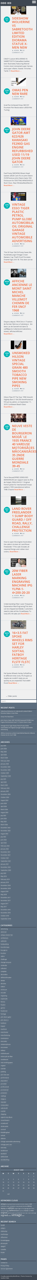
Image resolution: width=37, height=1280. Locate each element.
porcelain (4, 1084)
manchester (4, 1032)
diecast (20, 1206)
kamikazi (3, 1023)
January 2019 (5, 882)
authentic (4, 941)
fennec (3, 1002)
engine (16, 1208)
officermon (4, 1237)
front (23, 1208)
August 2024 (4, 800)
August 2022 (4, 834)
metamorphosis (6, 1044)
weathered (4, 1151)
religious (3, 1099)
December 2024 (5, 794)
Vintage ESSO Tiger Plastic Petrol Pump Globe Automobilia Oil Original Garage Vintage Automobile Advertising (23, 222)
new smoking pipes (7, 1062)
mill (29, 1210)
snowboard (4, 1123)
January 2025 (5, 791)
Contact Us (4, 1262)
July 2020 (3, 873)
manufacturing (5, 1035)
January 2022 (5, 849)
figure (20, 1208)
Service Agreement (7, 1269)
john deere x (5, 1020)
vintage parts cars (6, 1144)
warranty (3, 1147)
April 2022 (4, 843)
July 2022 (3, 837)
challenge (4, 959)
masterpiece (5, 1038)
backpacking (5, 944)
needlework (4, 1059)
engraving (4, 996)
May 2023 (4, 821)
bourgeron (4, 950)
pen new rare (5, 1075)
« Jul (8, 1194)
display (3, 1208)
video (9, 1215)
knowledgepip (5, 1240)
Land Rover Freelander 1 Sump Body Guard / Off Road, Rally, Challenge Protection (22, 520)
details (3, 980)
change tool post (6, 962)
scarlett (3, 1111)
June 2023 (4, 818)
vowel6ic (3, 1249)
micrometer (4, 1047)
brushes (3, 953)
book (14, 1204)
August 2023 (4, 812)
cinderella (4, 965)
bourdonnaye (5, 947)
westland (3, 1154)
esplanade (4, 999)
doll (7, 1208)
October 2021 (5, 858)
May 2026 (4, 752)
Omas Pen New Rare (20, 92)
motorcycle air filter (7, 1056)
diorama (3, 983)
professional (5, 1087)
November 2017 (5, 900)
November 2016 (5, 913)
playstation (4, 1081)
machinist (4, 1029)
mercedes (4, 1041)
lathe (11, 1210)
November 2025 (5, 770)
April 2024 (4, 806)
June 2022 (4, 840)
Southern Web (5, 1278)
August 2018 (4, 891)
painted (10, 1213)
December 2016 (5, 910)
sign (35, 1213)
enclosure (4, 990)
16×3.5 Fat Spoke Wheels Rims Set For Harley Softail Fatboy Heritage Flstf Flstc (22, 647)
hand (32, 1208)
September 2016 (6, 919)
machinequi (4, 1234)
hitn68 (3, 1225)
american (4, 932)
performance (5, 1078)
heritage (3, 1014)
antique (3, 1204)
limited (16, 1211)
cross (16, 1206)
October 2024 (5, 797)
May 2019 (4, 876)
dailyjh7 (3, 1246)
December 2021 (5, 852)
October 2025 (5, 773)
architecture (4, 938)
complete (3, 971)
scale (32, 1213)
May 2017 (4, 907)
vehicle (3, 1135)
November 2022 (5, 831)
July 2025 (3, 779)
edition (3, 986)
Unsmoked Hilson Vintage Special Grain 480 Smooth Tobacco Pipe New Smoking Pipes (21, 369)
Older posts (11, 696)
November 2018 (5, 888)
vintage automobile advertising (10, 1141)
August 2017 (4, 903)
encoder (3, 993)
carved (18, 1204)
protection (4, 1093)
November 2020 (5, 867)
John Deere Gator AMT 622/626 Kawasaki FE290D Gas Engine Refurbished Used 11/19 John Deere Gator (22, 145)
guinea (3, 1008)
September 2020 (6, 870)
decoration (4, 974)
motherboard (5, 1053)
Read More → (16, 71)
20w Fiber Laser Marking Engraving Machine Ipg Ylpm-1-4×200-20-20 (22, 582)
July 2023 (3, 815)
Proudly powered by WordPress (10, 1276)
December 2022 (5, 828)
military (3, 1050)
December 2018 (5, 885)
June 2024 (4, 803)
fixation (3, 1005)
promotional (4, 1090)
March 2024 (4, 809)
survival (3, 1129)
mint (32, 1211)
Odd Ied (6, 3)
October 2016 (5, 916)
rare (24, 1213)
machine (21, 1210)
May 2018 (4, 894)
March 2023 (4, 824)
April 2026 (4, 755)
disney (29, 1206)
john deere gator (6, 1017)
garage (26, 1208)
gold (30, 1208)
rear (26, 1213)
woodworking (5, 1160)
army (7, 1204)
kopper (3, 1026)
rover (29, 1213)
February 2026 (5, 761)
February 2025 (5, 788)
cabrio (3, 956)
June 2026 (4, 749)
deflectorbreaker (6, 977)
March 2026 (4, 758)
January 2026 (5, 764)
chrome (22, 1204)
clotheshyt (4, 1231)
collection (4, 968)
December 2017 (5, 897)
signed (4, 1215)
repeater (3, 1102)
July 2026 (3, 746)
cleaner (27, 1204)
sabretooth (4, 1108)
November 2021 (5, 855)
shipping (3, 1114)
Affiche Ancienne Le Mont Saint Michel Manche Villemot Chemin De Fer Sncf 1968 (22, 295)
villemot (3, 1138)
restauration (5, 1105)
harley (2, 1210)
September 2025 (6, 776)
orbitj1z (3, 1228)
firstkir (3, 1252)
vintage (17, 1215)
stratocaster (4, 1126)
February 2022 (5, 846)
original (3, 1065)
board (11, 1204)
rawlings (3, 1096)
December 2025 (5, 767)
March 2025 (4, 785)
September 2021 (6, 861)
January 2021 (5, 864)
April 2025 (4, 782)
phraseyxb (4, 1243)
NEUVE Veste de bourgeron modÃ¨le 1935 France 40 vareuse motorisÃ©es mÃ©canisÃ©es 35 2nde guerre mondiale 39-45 (24, 446)
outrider (3, 1069)
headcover (4, 1011)
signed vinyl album (6, 1117)
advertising (4, 929)
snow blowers (5, 1120)
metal (26, 1211)
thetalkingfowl (5, 1132)
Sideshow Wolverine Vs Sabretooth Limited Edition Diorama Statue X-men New (22, 33)
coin (30, 1204)
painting (3, 1072)
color (7, 1206)
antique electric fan (7, 935)
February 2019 (5, 879)
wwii (23, 1215)
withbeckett (4, 1157)
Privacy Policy (5, 1266)
